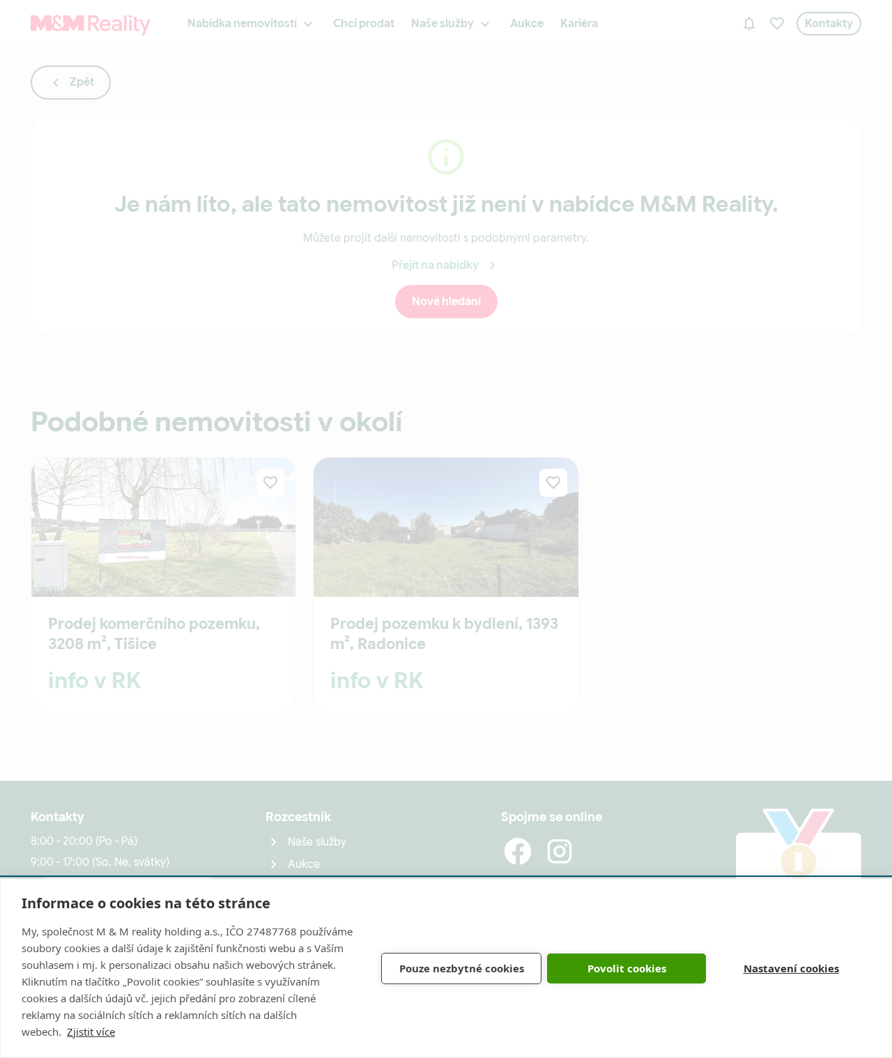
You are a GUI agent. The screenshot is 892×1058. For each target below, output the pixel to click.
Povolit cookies (626, 968)
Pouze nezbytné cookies (461, 968)
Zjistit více (91, 1031)
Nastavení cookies (791, 968)
